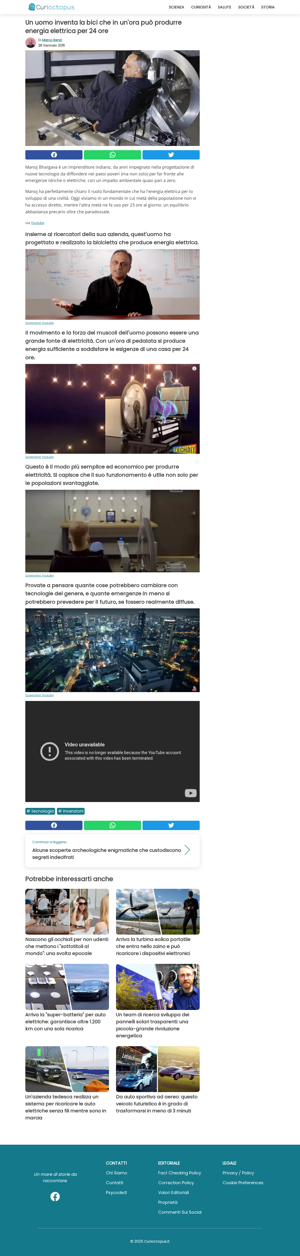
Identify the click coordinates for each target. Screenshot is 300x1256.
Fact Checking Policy (179, 1173)
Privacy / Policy (238, 1173)
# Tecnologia (40, 811)
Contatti (114, 1183)
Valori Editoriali (173, 1192)
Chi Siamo (116, 1173)
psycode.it (116, 1192)
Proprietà (167, 1202)
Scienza (176, 7)
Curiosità (201, 7)
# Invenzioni (70, 811)
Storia (268, 7)
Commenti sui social (180, 1212)
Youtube (37, 222)
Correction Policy (176, 1183)
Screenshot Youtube (39, 323)
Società (246, 7)
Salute (224, 7)
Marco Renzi (52, 40)
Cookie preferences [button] (243, 1183)
